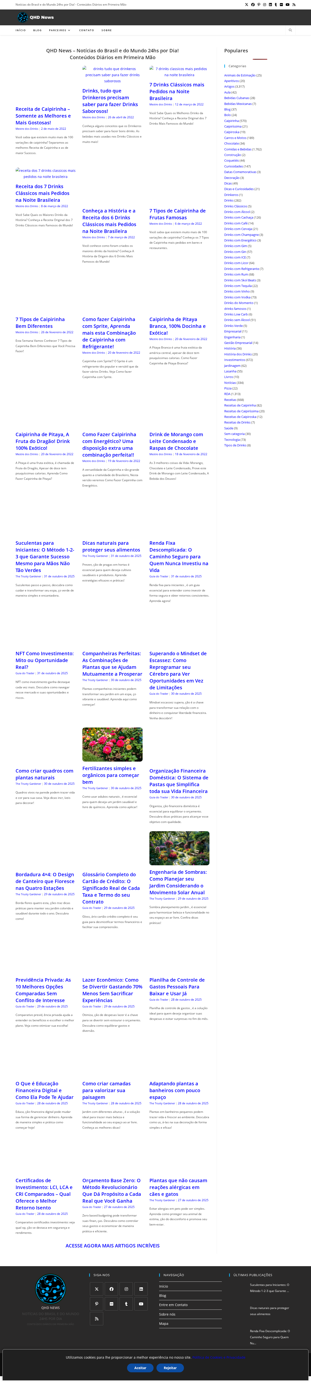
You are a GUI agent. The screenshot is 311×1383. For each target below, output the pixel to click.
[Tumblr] (126, 1303)
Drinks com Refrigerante (241, 269)
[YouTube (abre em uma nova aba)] (287, 4)
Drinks (228, 200)
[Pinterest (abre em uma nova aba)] (259, 4)
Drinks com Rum (236, 274)
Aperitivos (231, 81)
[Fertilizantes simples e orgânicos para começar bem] (112, 758)
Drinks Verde (233, 325)
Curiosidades (233, 166)
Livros (228, 377)
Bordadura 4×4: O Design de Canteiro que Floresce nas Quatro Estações (45, 881)
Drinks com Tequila (238, 286)
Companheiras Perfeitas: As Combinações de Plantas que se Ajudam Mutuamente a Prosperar (112, 663)
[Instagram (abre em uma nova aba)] (265, 4)
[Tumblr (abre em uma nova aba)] (275, 4)
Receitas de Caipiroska (240, 417)
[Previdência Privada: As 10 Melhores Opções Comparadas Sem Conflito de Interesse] (46, 970)
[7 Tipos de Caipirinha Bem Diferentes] (46, 309)
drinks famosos (235, 308)
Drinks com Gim (235, 246)
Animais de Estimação (240, 75)
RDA (227, 394)
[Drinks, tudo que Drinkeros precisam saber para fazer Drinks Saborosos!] (112, 81)
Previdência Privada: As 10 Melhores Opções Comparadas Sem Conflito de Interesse (43, 990)
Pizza (228, 388)
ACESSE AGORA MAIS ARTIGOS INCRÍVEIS (113, 1245)
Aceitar (140, 1367)
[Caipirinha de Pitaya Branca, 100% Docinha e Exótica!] (179, 309)
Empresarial (232, 331)
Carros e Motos (235, 138)
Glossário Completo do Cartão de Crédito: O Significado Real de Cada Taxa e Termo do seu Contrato (111, 888)
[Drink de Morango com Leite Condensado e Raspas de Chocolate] (179, 424)
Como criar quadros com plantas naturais (44, 774)
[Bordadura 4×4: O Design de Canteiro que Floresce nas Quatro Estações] (46, 864)
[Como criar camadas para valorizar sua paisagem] (112, 1073)
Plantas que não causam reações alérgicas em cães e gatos (178, 1187)
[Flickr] (111, 1303)
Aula (227, 92)
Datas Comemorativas (240, 172)
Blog (227, 109)
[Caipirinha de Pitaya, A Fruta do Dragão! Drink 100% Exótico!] (46, 424)
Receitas (230, 399)
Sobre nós (167, 1314)
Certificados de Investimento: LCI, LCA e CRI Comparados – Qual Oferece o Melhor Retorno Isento (44, 1194)
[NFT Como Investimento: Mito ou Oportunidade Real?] (46, 643)
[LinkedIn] (141, 1289)
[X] (96, 1289)
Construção (232, 155)
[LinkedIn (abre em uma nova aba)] (270, 4)
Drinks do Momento (238, 303)
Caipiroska (231, 132)
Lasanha (230, 371)
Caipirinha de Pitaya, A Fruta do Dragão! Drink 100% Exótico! (43, 441)
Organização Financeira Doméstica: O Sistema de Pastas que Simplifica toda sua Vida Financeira (178, 780)
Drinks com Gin (235, 251)
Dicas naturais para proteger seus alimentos (111, 546)
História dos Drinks (238, 354)
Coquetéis (231, 160)
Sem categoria (234, 434)
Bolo (227, 115)
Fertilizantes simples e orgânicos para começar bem (110, 775)
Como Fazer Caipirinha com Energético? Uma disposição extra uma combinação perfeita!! (109, 444)
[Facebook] (111, 1289)
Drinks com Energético (240, 240)
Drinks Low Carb (236, 314)
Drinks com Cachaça (238, 217)
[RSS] (96, 1318)
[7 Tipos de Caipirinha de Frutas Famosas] (179, 200)
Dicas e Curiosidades (239, 189)
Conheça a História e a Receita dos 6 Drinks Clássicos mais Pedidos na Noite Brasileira (109, 220)
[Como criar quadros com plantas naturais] (46, 761)
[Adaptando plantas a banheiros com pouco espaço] (179, 1073)
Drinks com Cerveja (238, 229)
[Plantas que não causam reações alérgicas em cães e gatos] (179, 1170)
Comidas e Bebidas (237, 149)
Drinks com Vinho (237, 291)
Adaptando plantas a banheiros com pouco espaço (174, 1090)
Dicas (228, 183)
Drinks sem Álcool (237, 320)
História (230, 348)
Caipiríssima (233, 126)
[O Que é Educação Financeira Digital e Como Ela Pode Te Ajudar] (46, 1073)
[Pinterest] (96, 1303)
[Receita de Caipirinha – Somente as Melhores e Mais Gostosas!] (46, 99)
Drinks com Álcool (237, 212)
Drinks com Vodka (237, 297)
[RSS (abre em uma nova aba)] (293, 4)
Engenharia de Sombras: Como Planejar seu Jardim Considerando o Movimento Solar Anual (178, 882)
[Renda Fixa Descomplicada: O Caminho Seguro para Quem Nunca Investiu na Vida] (179, 533)
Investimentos (234, 360)
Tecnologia (232, 439)
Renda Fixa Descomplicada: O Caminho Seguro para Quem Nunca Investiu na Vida (178, 556)
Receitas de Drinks (237, 422)
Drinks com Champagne (241, 234)
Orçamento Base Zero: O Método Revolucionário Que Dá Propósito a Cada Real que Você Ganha (111, 1190)
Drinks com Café (236, 223)
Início (163, 1286)
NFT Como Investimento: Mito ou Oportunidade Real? (45, 660)
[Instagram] (126, 1289)
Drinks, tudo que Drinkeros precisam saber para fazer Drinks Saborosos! (110, 100)
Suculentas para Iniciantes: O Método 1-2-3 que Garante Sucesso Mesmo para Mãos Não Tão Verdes (45, 556)
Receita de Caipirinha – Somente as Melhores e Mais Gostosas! (43, 116)
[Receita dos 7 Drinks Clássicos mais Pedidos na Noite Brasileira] (46, 176)
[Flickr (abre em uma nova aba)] (281, 4)
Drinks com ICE (235, 257)
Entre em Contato (173, 1304)
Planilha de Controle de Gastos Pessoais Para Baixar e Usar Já (177, 987)
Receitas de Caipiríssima (241, 411)
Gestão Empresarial (238, 343)
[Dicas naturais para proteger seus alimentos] (112, 533)
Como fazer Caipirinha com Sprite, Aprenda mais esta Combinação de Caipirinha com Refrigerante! (109, 333)
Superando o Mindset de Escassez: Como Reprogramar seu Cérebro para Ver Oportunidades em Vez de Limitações (178, 670)
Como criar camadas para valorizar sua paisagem (106, 1090)
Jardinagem (232, 365)
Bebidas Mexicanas (238, 103)
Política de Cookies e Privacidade (218, 1357)
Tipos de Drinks (235, 445)
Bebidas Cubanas (236, 98)
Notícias (230, 382)
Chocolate (231, 143)
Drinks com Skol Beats (240, 280)
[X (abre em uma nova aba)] (246, 4)
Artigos (229, 86)
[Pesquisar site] (290, 30)
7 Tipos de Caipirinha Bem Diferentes (40, 322)
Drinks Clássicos (235, 206)
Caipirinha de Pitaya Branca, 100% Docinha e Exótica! (177, 326)
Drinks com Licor (236, 263)
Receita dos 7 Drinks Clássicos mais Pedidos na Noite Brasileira (42, 193)
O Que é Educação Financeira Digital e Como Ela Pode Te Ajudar (45, 1090)
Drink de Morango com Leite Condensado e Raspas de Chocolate (176, 441)
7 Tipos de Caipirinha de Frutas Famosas (177, 214)
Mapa (163, 1323)
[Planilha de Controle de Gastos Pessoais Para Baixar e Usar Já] (179, 970)
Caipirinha (231, 121)
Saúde (228, 428)
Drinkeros (231, 195)
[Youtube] (141, 1303)
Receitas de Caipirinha (240, 405)
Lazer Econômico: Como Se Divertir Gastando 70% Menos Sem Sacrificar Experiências (112, 990)
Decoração (232, 177)
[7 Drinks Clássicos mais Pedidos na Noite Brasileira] (179, 75)
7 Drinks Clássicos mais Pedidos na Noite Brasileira (176, 91)
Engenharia (232, 337)
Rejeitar (170, 1367)
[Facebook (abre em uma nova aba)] (253, 4)
